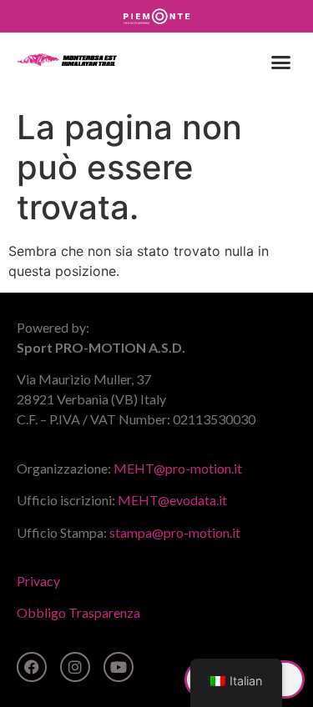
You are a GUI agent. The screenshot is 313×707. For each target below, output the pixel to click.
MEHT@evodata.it (172, 500)
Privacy (38, 581)
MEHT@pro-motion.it (178, 468)
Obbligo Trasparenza (78, 612)
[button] (281, 62)
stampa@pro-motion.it (174, 532)
